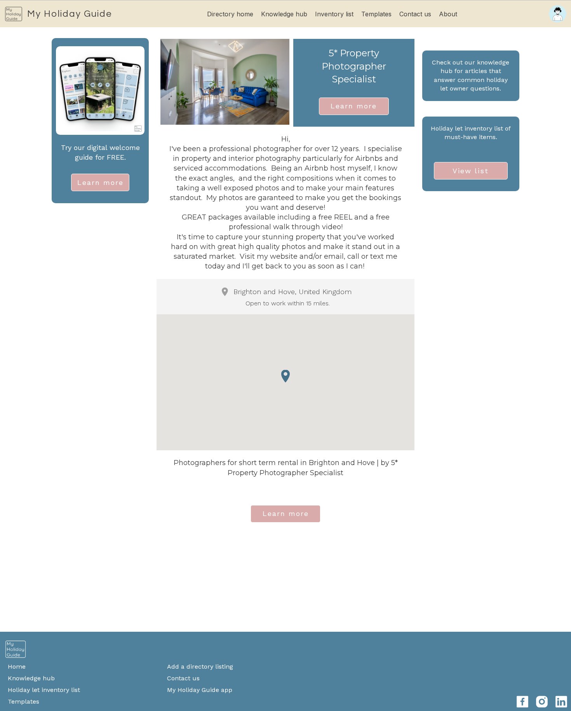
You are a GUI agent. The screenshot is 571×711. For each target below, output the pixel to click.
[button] (285, 376)
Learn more (100, 182)
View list (471, 171)
